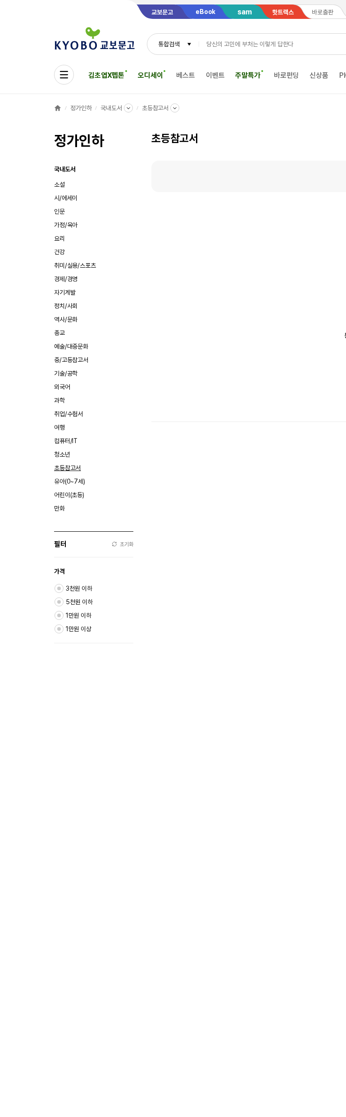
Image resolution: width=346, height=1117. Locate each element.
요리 (59, 238)
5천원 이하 (79, 602)
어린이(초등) (69, 494)
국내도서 (111, 108)
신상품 (319, 75)
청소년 (62, 454)
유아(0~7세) (69, 481)
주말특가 (247, 75)
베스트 (185, 75)
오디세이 (150, 75)
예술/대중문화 (71, 346)
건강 (59, 252)
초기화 (126, 544)
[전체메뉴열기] (64, 75)
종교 (59, 332)
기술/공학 (65, 373)
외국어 (62, 386)
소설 (59, 184)
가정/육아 (65, 225)
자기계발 (64, 292)
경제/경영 (65, 279)
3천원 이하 (79, 588)
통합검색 (168, 44)
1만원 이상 (78, 629)
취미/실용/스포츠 (75, 265)
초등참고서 (155, 108)
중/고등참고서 (71, 359)
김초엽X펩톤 (106, 75)
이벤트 (215, 75)
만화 (59, 508)
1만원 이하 (78, 615)
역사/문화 (65, 319)
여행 (59, 427)
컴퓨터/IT (65, 440)
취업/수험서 (68, 413)
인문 (59, 211)
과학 (59, 400)
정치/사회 (65, 306)
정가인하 (80, 108)
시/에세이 (65, 198)
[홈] (57, 108)
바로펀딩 (286, 75)
